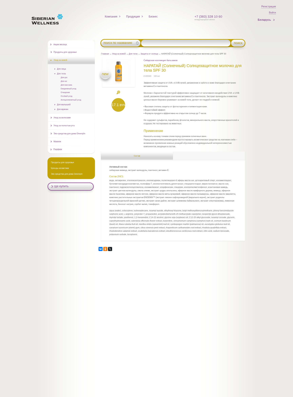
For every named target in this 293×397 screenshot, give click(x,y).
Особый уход (66, 96)
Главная (105, 54)
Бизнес (153, 16)
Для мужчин (62, 109)
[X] (110, 249)
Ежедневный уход (68, 89)
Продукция (133, 16)
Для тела (133, 54)
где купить (61, 186)
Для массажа (66, 85)
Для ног (64, 81)
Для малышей (64, 104)
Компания (111, 16)
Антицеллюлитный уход (71, 100)
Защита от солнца (149, 54)
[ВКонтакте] (101, 249)
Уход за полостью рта (64, 125)
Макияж (57, 141)
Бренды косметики (60, 168)
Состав (137, 156)
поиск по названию (117, 42)
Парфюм (57, 149)
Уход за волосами (62, 117)
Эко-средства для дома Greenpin (69, 133)
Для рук (64, 77)
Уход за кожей (119, 54)
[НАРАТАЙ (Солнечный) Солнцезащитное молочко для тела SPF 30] (118, 83)
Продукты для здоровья (65, 52)
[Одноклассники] (105, 249)
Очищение (65, 92)
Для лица (61, 69)
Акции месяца (60, 44)
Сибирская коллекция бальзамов (161, 60)
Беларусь (265, 19)
